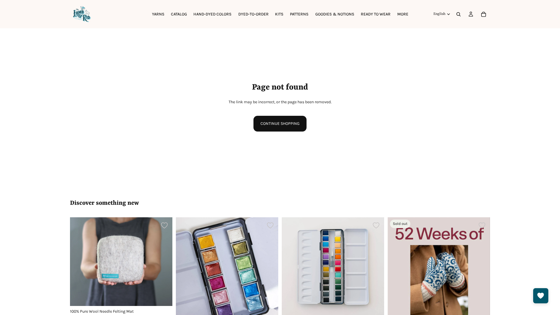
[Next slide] (163, 261)
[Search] (458, 14)
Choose (168, 296)
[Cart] (483, 14)
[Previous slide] (79, 261)
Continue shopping (280, 123)
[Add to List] (164, 225)
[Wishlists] (540, 295)
